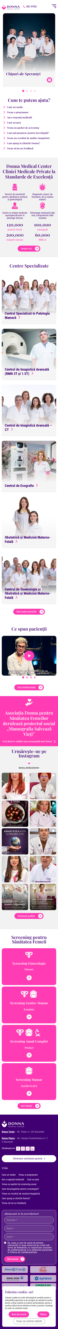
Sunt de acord (19, 1314)
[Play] (29, 656)
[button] (23, 91)
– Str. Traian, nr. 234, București (23, 1131)
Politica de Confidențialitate (23, 1252)
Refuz (43, 1314)
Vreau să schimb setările (29, 1321)
